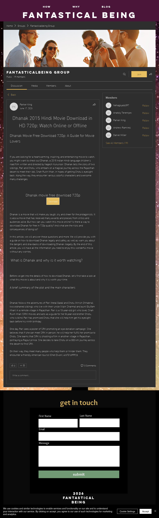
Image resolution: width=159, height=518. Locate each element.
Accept (145, 511)
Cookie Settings (127, 511)
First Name (45, 416)
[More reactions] (22, 365)
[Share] (94, 104)
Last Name (86, 415)
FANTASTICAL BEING (80, 15)
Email (42, 429)
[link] (17, 85)
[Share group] (150, 74)
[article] (53, 241)
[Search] (124, 74)
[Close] (155, 511)
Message (44, 443)
